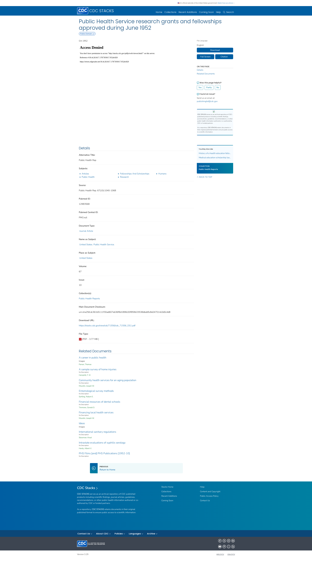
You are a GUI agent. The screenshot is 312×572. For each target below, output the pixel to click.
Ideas (82, 423)
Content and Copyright (210, 491)
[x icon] (224, 541)
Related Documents (206, 73)
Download (215, 50)
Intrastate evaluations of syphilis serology (102, 442)
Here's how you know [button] (225, 3)
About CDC (102, 533)
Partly (209, 87)
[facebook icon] (220, 541)
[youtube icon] (220, 547)
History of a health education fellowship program (215, 153)
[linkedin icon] (233, 541)
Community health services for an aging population (107, 380)
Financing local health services (96, 412)
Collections (170, 12)
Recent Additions (188, 12)
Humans (162, 173)
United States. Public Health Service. (96, 244)
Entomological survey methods (96, 391)
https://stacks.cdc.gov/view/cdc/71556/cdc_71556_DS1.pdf (107, 325)
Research (124, 176)
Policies (119, 533)
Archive (151, 533)
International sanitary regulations (97, 432)
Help (218, 12)
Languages (135, 533)
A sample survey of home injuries (97, 369)
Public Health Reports (89, 298)
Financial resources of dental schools (99, 401)
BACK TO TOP (205, 177)
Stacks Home (167, 486)
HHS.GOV (220, 554)
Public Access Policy (209, 496)
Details (200, 70)
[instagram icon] (229, 541)
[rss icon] (233, 547)
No (217, 87)
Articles (85, 173)
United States (85, 258)
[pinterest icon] (224, 547)
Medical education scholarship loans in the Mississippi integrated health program (215, 157)
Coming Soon (206, 12)
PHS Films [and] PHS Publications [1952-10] (104, 453)
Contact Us (205, 500)
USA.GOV (231, 554)
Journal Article (86, 231)
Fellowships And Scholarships (134, 173)
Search (230, 12)
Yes (200, 87)
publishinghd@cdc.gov (207, 101)
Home (159, 12)
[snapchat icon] (229, 547)
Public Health (88, 176)
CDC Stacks (86, 488)
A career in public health (92, 357)
